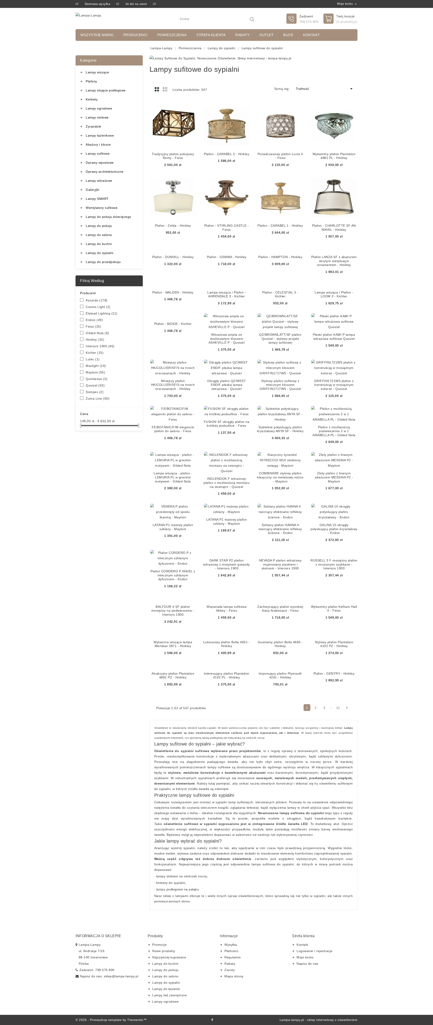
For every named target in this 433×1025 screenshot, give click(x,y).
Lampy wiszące (97, 72)
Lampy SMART (97, 198)
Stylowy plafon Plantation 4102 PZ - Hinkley (334, 644)
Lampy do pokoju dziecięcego (108, 217)
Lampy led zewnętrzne (169, 995)
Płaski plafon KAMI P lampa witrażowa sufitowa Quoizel (334, 336)
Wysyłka (230, 944)
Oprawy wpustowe (100, 162)
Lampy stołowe (97, 117)
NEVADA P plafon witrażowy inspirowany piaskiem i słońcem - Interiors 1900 (280, 564)
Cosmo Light (98, 307)
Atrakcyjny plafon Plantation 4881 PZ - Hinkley (173, 675)
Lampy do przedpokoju (103, 262)
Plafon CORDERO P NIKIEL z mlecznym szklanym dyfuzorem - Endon (172, 575)
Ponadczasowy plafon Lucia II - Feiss (280, 156)
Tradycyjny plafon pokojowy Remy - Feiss (173, 156)
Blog (288, 35)
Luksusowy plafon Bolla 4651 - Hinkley (226, 644)
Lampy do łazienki (166, 989)
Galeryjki (92, 189)
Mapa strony (234, 976)
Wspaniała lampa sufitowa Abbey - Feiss (226, 609)
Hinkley (95, 339)
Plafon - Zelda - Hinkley (173, 225)
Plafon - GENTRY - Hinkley (334, 673)
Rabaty (242, 35)
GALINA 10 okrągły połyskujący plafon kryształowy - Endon (334, 529)
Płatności (231, 951)
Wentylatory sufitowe (101, 208)
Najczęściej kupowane (169, 957)
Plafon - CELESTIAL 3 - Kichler (280, 294)
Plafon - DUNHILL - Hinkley (173, 257)
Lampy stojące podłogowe (106, 90)
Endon (94, 320)
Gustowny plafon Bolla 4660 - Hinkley (280, 644)
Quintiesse (96, 379)
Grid (157, 89)
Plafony (91, 81)
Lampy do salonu (99, 235)
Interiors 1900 (100, 346)
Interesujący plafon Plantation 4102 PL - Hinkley (226, 675)
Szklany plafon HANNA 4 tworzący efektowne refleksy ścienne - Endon (280, 529)
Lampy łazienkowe (100, 135)
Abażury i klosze (98, 144)
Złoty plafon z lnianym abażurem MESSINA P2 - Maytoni (334, 477)
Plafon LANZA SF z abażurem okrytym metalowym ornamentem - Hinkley (334, 261)
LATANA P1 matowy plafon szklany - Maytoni (173, 527)
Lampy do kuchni (99, 244)
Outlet (266, 35)
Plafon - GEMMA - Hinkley (226, 257)
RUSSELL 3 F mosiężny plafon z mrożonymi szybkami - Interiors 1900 (334, 564)
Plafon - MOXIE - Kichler (173, 324)
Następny (347, 708)
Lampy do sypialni (99, 253)
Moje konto (305, 957)
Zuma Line (97, 398)
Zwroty (229, 970)
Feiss (93, 326)
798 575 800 (309, 21)
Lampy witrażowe (99, 180)
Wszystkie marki (97, 35)
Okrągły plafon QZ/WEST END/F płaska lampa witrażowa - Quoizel (226, 385)
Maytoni (95, 372)
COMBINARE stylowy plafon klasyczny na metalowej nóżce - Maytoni (280, 477)
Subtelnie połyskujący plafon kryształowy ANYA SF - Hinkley (280, 429)
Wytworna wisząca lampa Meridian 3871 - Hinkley (173, 644)
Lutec (93, 359)
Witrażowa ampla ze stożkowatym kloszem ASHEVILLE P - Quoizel (227, 338)
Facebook (212, 1020)
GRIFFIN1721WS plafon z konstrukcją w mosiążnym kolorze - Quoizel (334, 385)
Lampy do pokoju (99, 226)
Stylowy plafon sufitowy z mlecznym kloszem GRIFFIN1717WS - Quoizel (280, 385)
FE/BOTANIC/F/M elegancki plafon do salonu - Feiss (173, 429)
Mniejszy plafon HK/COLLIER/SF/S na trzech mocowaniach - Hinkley (173, 385)
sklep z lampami (175, 896)
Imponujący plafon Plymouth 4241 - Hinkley (280, 675)
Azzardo (97, 300)
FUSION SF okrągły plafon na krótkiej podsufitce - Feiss (226, 424)
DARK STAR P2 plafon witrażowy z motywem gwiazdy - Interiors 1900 (226, 564)
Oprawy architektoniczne (105, 171)
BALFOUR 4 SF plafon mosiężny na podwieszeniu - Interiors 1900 (173, 610)
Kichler (95, 352)
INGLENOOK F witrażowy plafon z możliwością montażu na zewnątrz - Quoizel (226, 482)
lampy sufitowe (218, 767)
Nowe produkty (163, 951)
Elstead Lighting (101, 313)
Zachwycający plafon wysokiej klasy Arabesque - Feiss (280, 609)
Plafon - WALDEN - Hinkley (172, 292)
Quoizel (95, 385)
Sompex (95, 392)
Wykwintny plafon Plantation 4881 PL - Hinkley (334, 156)
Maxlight (96, 366)
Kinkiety (92, 99)
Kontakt (311, 35)
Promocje (159, 944)
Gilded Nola (97, 333)
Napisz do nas (307, 963)
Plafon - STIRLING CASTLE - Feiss (226, 227)
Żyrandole (93, 126)
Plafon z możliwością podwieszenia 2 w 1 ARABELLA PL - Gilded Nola (334, 431)
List (165, 89)
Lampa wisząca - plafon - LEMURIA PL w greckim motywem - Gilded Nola (173, 477)
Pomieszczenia (172, 35)
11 (338, 708)
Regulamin (232, 957)
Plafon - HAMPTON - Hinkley (280, 257)
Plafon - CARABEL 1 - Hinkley (280, 225)
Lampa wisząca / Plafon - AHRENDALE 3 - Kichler (226, 294)
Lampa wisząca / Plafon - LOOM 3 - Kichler (334, 294)
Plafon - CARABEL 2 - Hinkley (226, 154)
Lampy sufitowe (98, 153)
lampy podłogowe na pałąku (177, 889)
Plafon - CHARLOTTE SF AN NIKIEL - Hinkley (334, 227)
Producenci (135, 35)
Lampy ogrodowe (99, 108)
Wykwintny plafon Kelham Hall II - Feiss (334, 609)
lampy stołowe (167, 876)
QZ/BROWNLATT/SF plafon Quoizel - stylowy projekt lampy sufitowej (280, 338)
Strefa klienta (211, 35)
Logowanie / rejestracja (314, 951)
